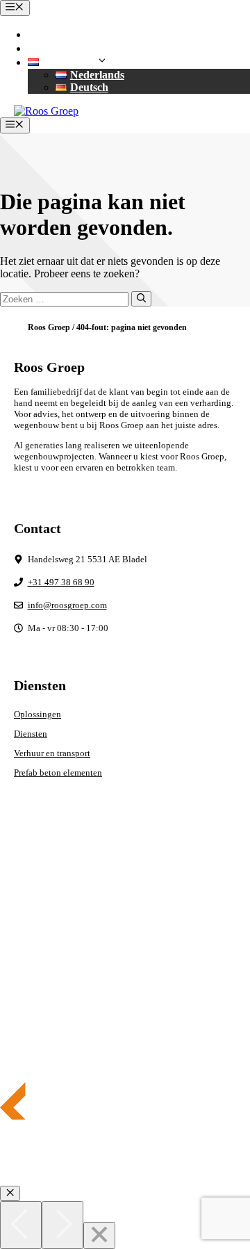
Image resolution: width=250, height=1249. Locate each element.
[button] (71, 62)
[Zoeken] (141, 299)
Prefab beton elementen (58, 772)
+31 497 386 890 (84, 34)
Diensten (30, 733)
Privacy (28, 936)
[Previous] (21, 1225)
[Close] (99, 1235)
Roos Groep (49, 327)
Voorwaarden (38, 973)
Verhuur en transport (52, 753)
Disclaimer (34, 954)
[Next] (62, 1225)
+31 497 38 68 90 (61, 582)
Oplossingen (37, 714)
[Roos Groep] (46, 111)
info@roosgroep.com (95, 48)
